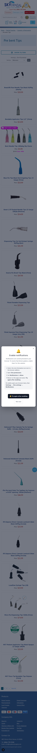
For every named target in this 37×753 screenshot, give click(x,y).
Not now (18, 401)
